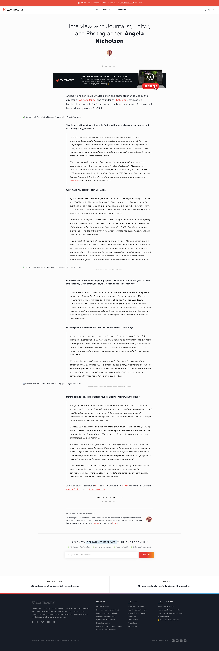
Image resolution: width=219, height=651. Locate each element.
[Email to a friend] (114, 66)
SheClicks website (97, 489)
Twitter (124, 486)
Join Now (146, 555)
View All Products (102, 607)
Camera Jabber (87, 100)
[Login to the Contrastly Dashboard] (209, 10)
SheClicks (120, 100)
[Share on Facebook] (102, 66)
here (97, 486)
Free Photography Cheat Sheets (107, 610)
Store (95, 9)
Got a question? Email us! (169, 620)
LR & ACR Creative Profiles (106, 630)
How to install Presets (166, 607)
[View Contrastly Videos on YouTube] (49, 622)
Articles (107, 9)
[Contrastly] (14, 9)
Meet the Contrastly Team (137, 610)
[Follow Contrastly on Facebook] (34, 622)
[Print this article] (117, 66)
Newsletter (121, 9)
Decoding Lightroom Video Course (109, 626)
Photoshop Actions (103, 623)
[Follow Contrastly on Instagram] (38, 622)
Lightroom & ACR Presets (105, 620)
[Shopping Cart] (214, 10)
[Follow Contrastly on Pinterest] (55, 622)
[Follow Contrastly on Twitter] (43, 622)
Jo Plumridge (110, 58)
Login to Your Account (136, 607)
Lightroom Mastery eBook (105, 616)
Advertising (132, 616)
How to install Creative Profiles (169, 610)
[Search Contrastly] (204, 10)
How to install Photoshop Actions (170, 613)
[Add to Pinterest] (110, 66)
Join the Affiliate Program (137, 613)
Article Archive (133, 620)
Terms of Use (132, 626)
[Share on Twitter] (106, 66)
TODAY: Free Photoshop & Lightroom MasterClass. (111, 3)
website (96, 523)
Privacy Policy (133, 623)
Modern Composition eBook (106, 613)
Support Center (163, 616)
